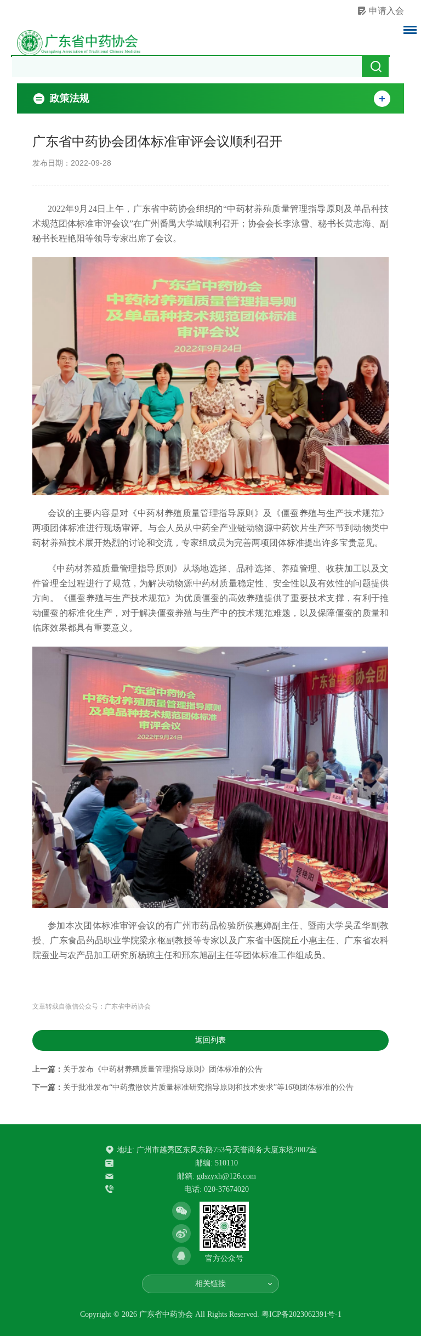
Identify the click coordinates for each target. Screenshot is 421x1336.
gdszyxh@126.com (226, 1176)
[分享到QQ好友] (181, 1256)
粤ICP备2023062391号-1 (301, 1314)
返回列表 (210, 1040)
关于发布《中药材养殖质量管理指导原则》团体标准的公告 (163, 1069)
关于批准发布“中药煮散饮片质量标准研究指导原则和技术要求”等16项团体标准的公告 (208, 1087)
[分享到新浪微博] (181, 1233)
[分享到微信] (181, 1211)
